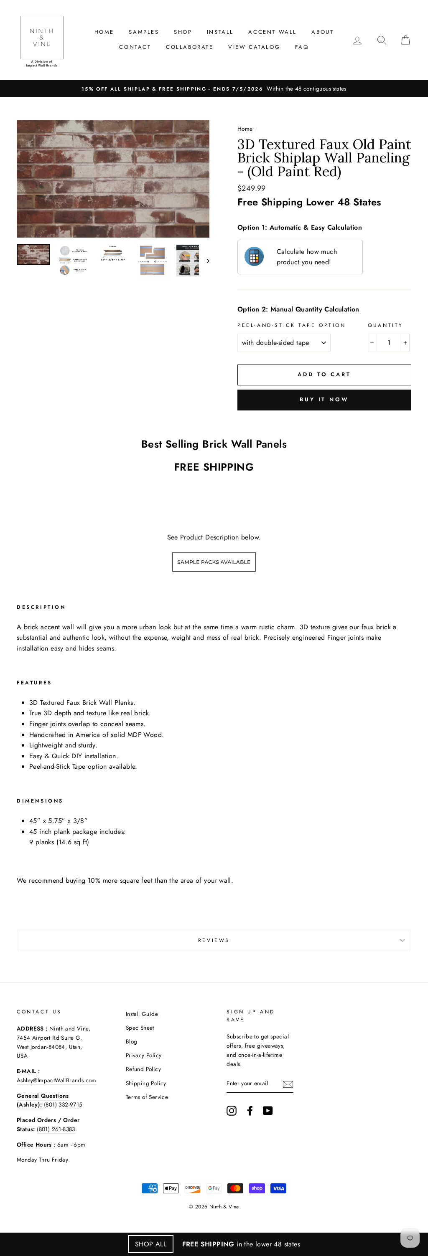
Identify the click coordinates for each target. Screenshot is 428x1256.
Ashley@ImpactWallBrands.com (57, 1080)
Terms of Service (147, 1097)
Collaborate (190, 47)
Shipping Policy (146, 1083)
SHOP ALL (150, 1244)
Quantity (385, 325)
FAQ (302, 47)
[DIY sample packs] (214, 572)
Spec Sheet (140, 1027)
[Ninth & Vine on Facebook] (250, 1111)
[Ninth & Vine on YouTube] (268, 1111)
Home (104, 32)
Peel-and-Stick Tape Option (291, 325)
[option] (214, 89)
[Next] (204, 260)
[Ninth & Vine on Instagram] (232, 1111)
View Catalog (254, 47)
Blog (132, 1041)
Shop (183, 32)
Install (220, 32)
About (322, 32)
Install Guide (142, 1014)
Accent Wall (272, 32)
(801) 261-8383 (56, 1129)
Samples (144, 32)
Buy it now (324, 399)
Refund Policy (143, 1069)
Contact (135, 47)
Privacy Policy (144, 1055)
